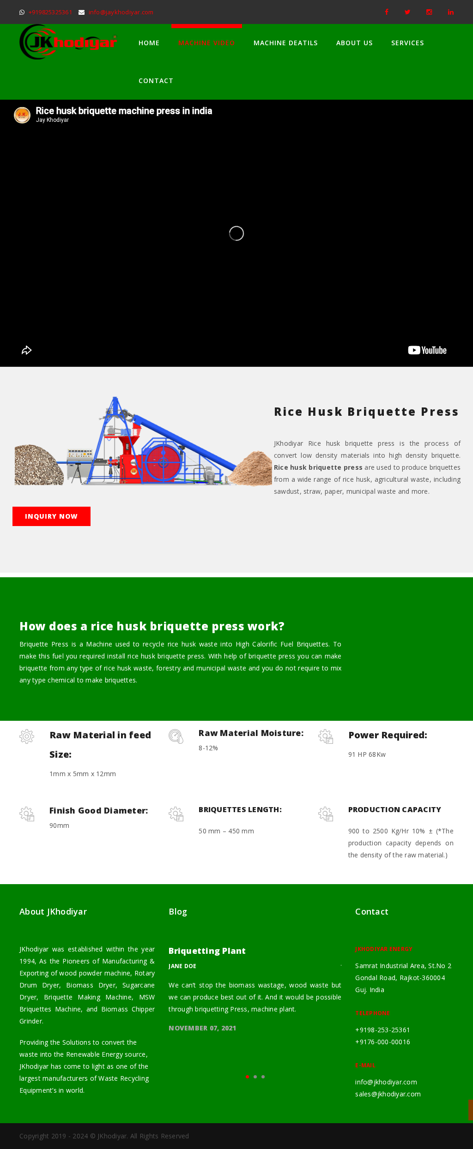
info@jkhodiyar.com (386, 1081)
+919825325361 (50, 12)
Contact (156, 80)
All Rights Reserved (159, 1135)
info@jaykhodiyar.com (121, 12)
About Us (354, 42)
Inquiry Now (51, 516)
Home (149, 42)
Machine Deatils (286, 42)
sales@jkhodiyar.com (388, 1093)
